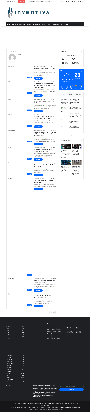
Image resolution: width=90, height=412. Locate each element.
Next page (53, 312)
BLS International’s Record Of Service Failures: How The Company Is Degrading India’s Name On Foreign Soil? (76, 170)
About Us (14, 407)
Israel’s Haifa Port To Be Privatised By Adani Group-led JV (44, 297)
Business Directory (56, 409)
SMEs (9, 338)
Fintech (9, 357)
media (53, 335)
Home (8, 24)
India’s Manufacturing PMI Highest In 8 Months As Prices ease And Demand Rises (45, 134)
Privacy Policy (20, 407)
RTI (8, 349)
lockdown (48, 335)
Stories (29, 24)
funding (59, 331)
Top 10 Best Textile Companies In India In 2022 (74, 121)
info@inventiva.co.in (42, 397)
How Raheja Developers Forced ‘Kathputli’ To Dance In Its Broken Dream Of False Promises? (65, 153)
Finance (10, 332)
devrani (19, 54)
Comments (78, 94)
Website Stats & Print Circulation (43, 407)
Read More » (38, 78)
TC (62, 338)
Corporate (10, 328)
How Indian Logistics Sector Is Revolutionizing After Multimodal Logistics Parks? (44, 85)
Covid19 (53, 329)
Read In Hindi (64, 24)
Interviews (36, 24)
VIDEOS (9, 381)
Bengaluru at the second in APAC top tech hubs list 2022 (44, 69)
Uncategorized (10, 379)
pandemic (48, 338)
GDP (9, 334)
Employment (56, 24)
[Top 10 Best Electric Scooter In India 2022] (64, 128)
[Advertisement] (45, 37)
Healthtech (10, 363)
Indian (55, 333)
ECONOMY (59, 329)
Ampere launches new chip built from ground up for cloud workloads (75, 115)
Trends (43, 24)
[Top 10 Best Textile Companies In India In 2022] (64, 121)
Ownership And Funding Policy (65, 407)
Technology (10, 369)
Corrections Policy (38, 409)
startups (58, 338)
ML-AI (9, 365)
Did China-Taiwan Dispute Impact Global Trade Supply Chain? (44, 117)
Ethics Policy (31, 409)
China (53, 327)
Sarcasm (9, 351)
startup (53, 338)
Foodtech (10, 359)
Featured (9, 344)
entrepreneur (49, 331)
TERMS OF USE (54, 407)
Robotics (10, 367)
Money (9, 336)
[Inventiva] (27, 12)
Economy (10, 330)
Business (21, 24)
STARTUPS (9, 353)
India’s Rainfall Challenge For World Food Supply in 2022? (43, 150)
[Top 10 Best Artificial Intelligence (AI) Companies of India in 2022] (64, 102)
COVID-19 (48, 329)
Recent (70, 94)
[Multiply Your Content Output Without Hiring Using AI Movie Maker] (77, 146)
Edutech (10, 355)
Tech (49, 24)
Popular (63, 94)
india (51, 333)
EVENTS (9, 342)
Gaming (10, 361)
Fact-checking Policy (76, 407)
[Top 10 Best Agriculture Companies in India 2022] (64, 109)
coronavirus (58, 327)
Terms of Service (27, 407)
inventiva (59, 333)
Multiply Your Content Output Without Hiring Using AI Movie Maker (39, 1)
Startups (14, 24)
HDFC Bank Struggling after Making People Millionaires (45, 281)
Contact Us (34, 407)
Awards (49, 409)
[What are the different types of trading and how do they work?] (66, 162)
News (57, 335)
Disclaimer (45, 409)
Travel (9, 371)
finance (54, 331)
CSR (11, 407)
